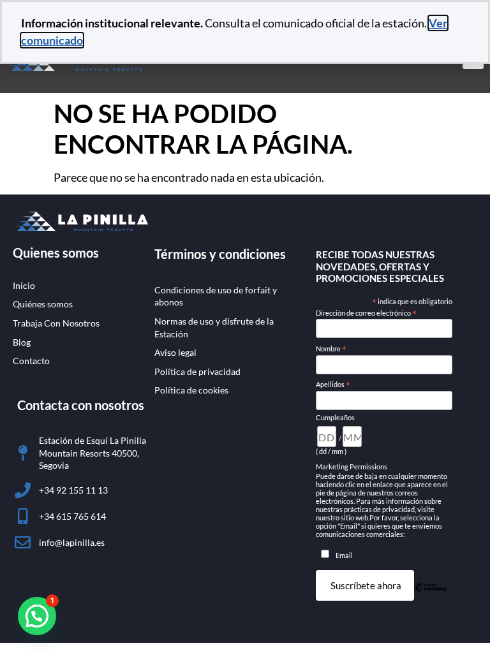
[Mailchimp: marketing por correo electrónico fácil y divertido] (430, 596)
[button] (37, 616)
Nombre (331, 348)
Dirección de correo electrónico (366, 313)
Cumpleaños (335, 417)
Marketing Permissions (351, 466)
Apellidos (333, 384)
